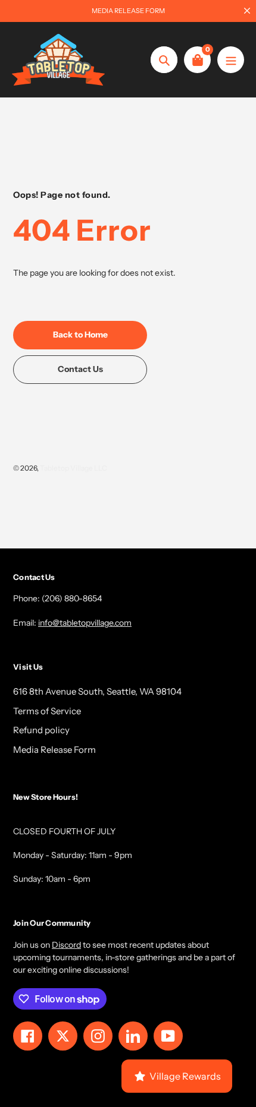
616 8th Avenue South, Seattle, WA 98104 (97, 691)
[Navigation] (230, 59)
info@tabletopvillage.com (85, 622)
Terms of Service (47, 711)
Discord (66, 944)
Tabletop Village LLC (73, 467)
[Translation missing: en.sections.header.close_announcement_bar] (247, 11)
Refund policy (41, 730)
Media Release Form (54, 749)
